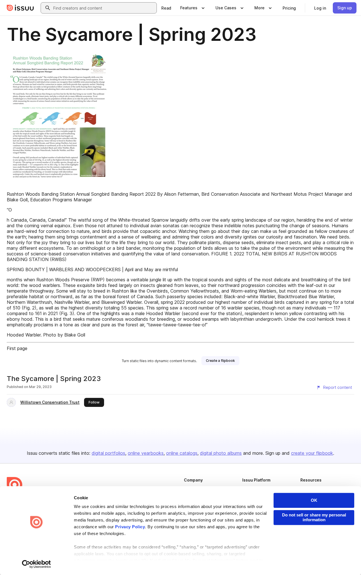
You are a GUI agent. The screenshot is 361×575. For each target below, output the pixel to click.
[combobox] (103, 8)
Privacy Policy (130, 527)
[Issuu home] (20, 8)
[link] (166, 8)
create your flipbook (312, 453)
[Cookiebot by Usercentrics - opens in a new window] (36, 564)
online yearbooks (146, 453)
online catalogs (181, 453)
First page (17, 348)
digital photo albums (221, 453)
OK (314, 500)
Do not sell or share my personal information (314, 517)
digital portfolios (108, 453)
